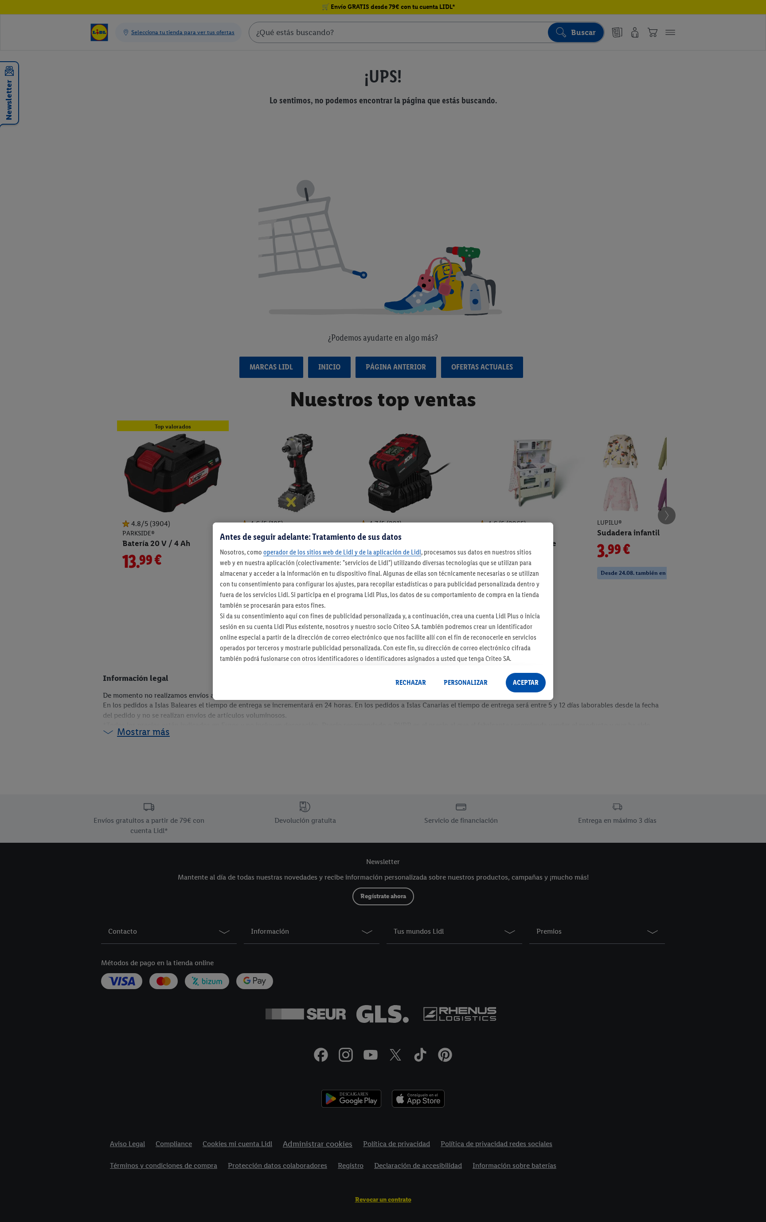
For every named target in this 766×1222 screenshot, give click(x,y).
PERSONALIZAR (466, 682)
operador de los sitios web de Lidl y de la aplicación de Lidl (342, 552)
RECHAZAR (410, 682)
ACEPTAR (526, 682)
